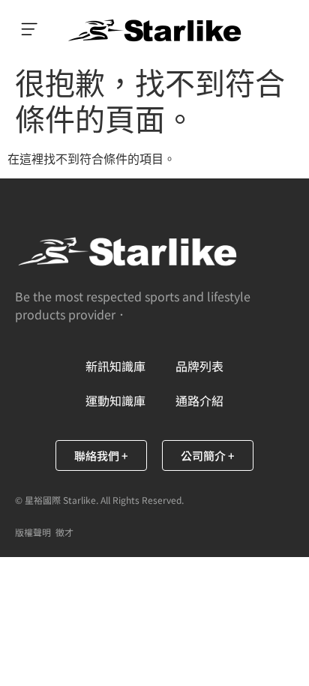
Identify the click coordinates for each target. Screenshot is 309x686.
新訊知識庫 (116, 366)
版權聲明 (33, 532)
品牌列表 (200, 366)
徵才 (65, 532)
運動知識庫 (116, 400)
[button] (29, 30)
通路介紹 (200, 400)
